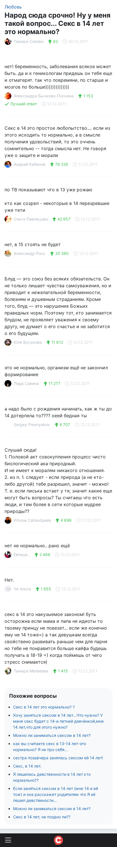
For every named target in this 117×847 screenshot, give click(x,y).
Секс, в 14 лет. (27, 766)
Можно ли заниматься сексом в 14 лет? (52, 735)
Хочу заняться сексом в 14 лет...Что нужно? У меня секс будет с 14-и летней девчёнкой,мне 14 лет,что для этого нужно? (58, 721)
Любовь (13, 7)
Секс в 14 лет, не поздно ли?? (41, 816)
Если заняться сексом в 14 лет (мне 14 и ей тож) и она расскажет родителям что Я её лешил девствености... (55, 794)
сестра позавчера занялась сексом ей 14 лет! (58, 757)
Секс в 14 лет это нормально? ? (44, 707)
